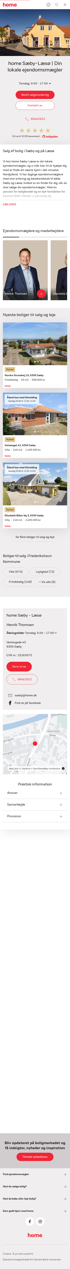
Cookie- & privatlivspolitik (18, 1254)
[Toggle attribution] (63, 768)
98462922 (38, 119)
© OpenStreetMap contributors (45, 768)
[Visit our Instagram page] (40, 1221)
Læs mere (9, 203)
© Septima (25, 768)
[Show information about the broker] (41, 293)
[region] (35, 744)
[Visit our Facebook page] (29, 1221)
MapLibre (13, 768)
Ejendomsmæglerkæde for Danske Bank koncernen (32, 1259)
